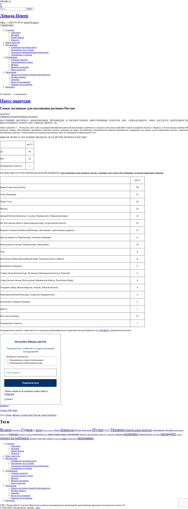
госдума (169, 430)
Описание (16, 32)
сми (44, 438)
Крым (8, 415)
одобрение (111, 434)
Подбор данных (18, 77)
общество (102, 435)
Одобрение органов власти (23, 47)
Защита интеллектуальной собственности (30, 74)
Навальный (87, 430)
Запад (39, 430)
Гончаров (16, 430)
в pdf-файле (103, 330)
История (15, 35)
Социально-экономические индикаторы (30, 52)
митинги (83, 434)
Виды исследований (20, 82)
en (1, 6)
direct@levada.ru (31, 22)
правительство (145, 434)
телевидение (72, 439)
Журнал (14, 65)
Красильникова (48, 430)
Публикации (11, 57)
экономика (85, 438)
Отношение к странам (21, 55)
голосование (158, 430)
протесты (7, 438)
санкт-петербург (49, 415)
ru (1, 3)
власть (129, 430)
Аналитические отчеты (22, 62)
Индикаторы (11, 45)
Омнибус (15, 79)
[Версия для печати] (10, 116)
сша (64, 438)
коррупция (37, 434)
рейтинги (22, 438)
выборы (147, 430)
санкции (33, 439)
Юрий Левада (17, 37)
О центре (10, 30)
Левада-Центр (14, 15)
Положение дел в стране (22, 50)
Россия (37, 415)
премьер (179, 434)
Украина (117, 429)
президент (168, 434)
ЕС (34, 430)
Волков (6, 430)
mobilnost (4, 406)
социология (57, 439)
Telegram (9, 394)
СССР (107, 430)
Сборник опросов (19, 60)
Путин (97, 429)
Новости (15, 40)
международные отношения (63, 434)
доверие (13, 434)
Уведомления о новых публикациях (26, 360)
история (29, 434)
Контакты (10, 87)
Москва (15, 415)
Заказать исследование (21, 84)
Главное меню (7, 25)
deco (38, 508)
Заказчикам (11, 72)
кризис (45, 434)
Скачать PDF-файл (8, 410)
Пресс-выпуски (13, 42)
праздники (156, 435)
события (49, 439)
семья (39, 439)
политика (131, 434)
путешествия (27, 415)
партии (119, 434)
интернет (22, 435)
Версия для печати (29, 116)
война (137, 430)
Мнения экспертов (20, 67)
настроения (93, 434)
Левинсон (67, 430)
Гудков (26, 430)
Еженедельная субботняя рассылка (25, 363)
